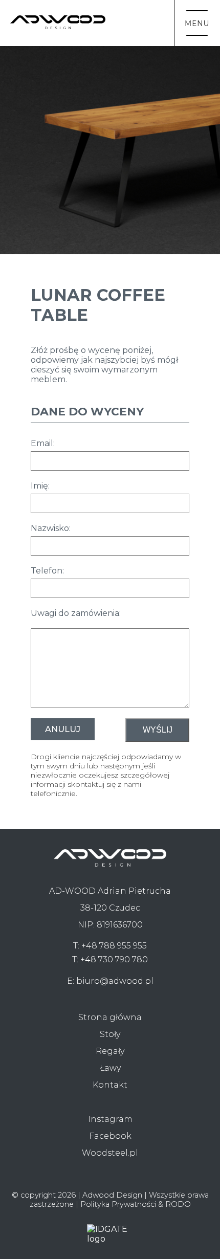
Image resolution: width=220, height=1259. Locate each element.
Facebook (110, 1136)
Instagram (110, 1119)
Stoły (110, 1034)
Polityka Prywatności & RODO (135, 1204)
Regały (110, 1051)
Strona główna (110, 1017)
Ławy (110, 1068)
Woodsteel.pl (110, 1153)
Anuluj (62, 729)
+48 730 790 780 (114, 959)
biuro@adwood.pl (114, 981)
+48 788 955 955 (114, 946)
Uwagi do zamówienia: (76, 613)
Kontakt (110, 1085)
